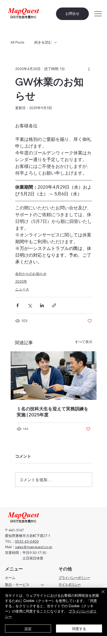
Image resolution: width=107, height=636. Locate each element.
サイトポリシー (69, 584)
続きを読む (43, 42)
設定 (28, 628)
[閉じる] (100, 595)
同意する (79, 628)
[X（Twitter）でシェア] (29, 305)
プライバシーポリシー (74, 577)
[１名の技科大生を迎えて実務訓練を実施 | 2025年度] (54, 375)
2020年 (21, 281)
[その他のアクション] (89, 69)
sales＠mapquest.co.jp (33, 547)
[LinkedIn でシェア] (42, 305)
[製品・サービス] (42, 584)
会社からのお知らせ (31, 273)
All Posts (17, 42)
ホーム (10, 577)
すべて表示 (83, 342)
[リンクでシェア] (54, 305)
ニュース (22, 289)
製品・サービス (17, 584)
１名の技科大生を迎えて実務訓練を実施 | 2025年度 (52, 412)
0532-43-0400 (27, 541)
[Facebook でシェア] (17, 305)
